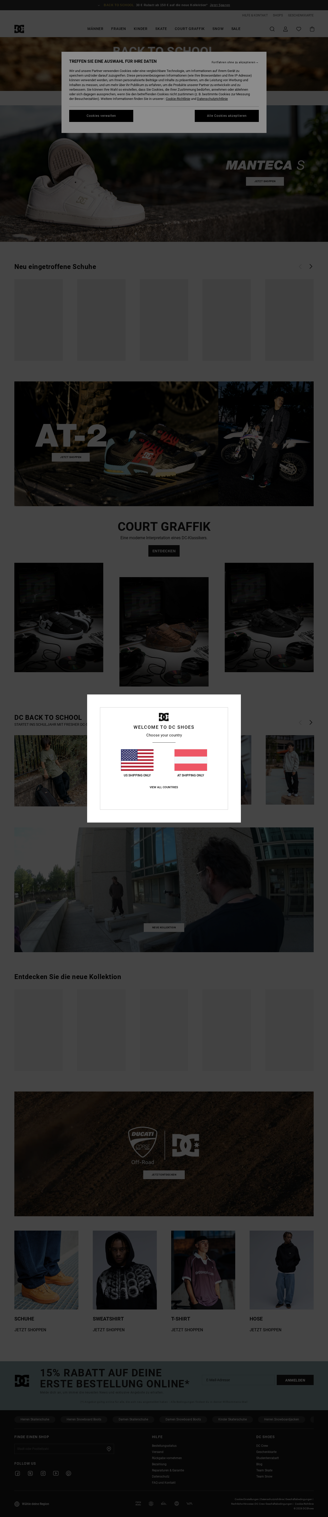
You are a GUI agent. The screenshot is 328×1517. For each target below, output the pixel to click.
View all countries (164, 787)
